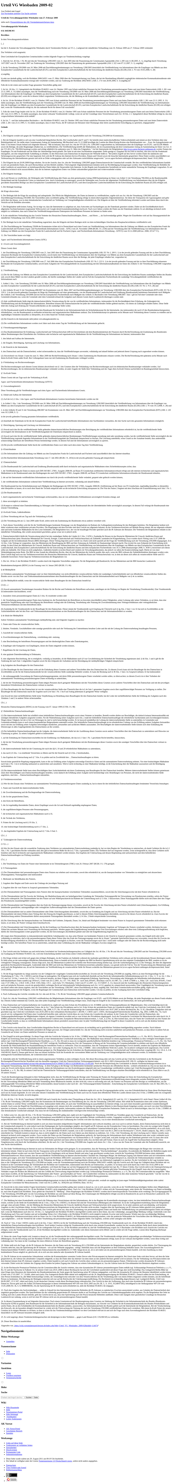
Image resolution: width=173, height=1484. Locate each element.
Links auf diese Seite (14, 1443)
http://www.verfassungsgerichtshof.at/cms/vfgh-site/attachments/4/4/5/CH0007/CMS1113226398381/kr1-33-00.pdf (47, 1063)
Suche (4, 1392)
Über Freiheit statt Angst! (16, 1468)
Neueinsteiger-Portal (14, 1412)
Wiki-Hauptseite (12, 1407)
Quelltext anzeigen (13, 1375)
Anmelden (10, 1341)
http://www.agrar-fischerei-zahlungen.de (140, 149)
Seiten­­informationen (14, 1454)
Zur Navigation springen (11, 13)
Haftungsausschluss (14, 1470)
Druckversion (11, 1450)
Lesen (8, 1373)
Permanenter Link (13, 1452)
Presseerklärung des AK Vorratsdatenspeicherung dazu (32, 22)
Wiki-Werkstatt (12, 1414)
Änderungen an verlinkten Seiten (19, 1445)
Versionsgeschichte (13, 1378)
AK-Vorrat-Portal (13, 1429)
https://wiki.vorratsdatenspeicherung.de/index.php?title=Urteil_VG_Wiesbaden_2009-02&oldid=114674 (56, 1326)
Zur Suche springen (29, 13)
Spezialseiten (11, 1447)
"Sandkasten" (11, 1417)
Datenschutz (11, 1465)
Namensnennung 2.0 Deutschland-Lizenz (55, 1461)
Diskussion (10, 1354)
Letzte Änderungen (14, 1419)
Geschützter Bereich (14, 1431)
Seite (8, 1351)
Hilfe (8, 1410)
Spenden (9, 1433)
